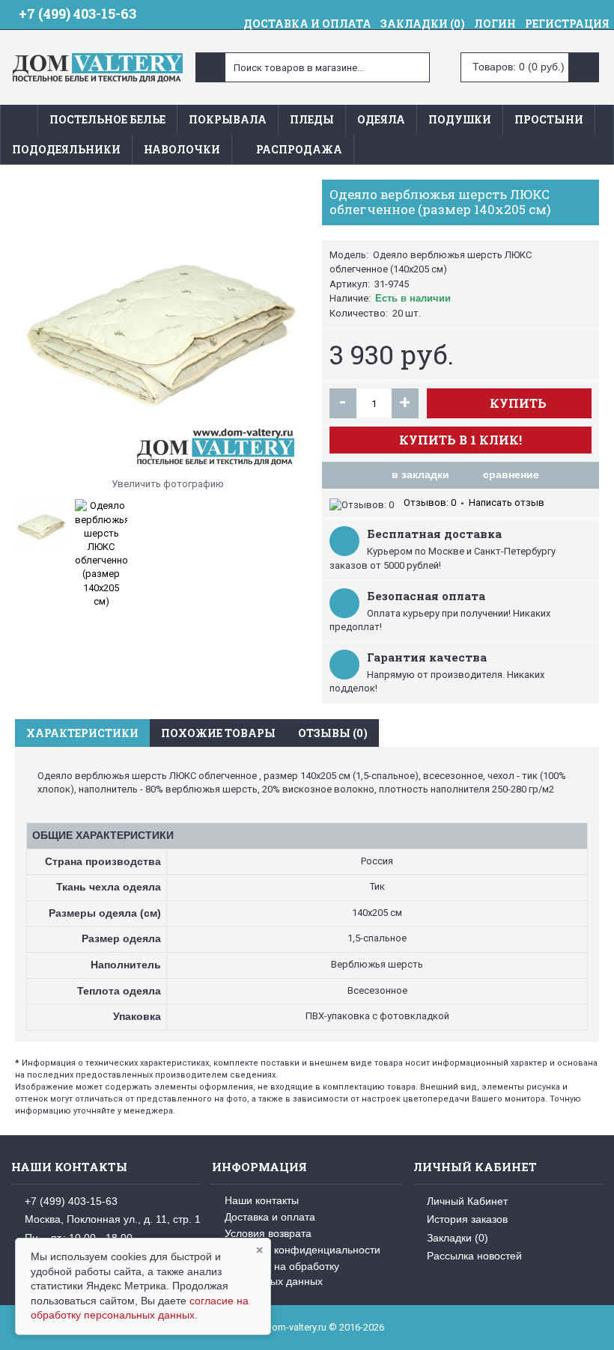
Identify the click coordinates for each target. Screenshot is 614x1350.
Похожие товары (218, 733)
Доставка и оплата (270, 1217)
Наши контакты (262, 1200)
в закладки (420, 474)
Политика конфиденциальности (302, 1250)
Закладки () (457, 1237)
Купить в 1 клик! (460, 440)
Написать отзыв (506, 502)
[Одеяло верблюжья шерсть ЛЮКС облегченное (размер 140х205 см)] (161, 325)
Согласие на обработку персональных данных (275, 1273)
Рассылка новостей (474, 1256)
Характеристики (82, 733)
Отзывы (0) (333, 733)
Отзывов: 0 (430, 502)
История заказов (467, 1219)
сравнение (511, 474)
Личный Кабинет (467, 1201)
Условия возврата (268, 1233)
